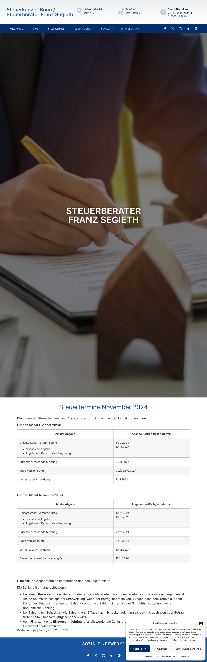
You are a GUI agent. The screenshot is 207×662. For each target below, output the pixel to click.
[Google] (196, 29)
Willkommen (17, 29)
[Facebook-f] (165, 29)
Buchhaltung (82, 29)
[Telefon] (121, 11)
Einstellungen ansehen (188, 648)
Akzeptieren (139, 648)
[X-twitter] (173, 29)
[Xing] (188, 29)
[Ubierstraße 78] (79, 11)
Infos (35, 29)
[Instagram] (180, 29)
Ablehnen (162, 648)
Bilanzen (105, 29)
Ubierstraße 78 (92, 9)
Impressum (184, 656)
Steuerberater (56, 29)
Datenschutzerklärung (168, 656)
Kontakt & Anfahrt (131, 29)
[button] (200, 623)
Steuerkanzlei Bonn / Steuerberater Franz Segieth (40, 12)
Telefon (130, 9)
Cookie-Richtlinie (150, 656)
